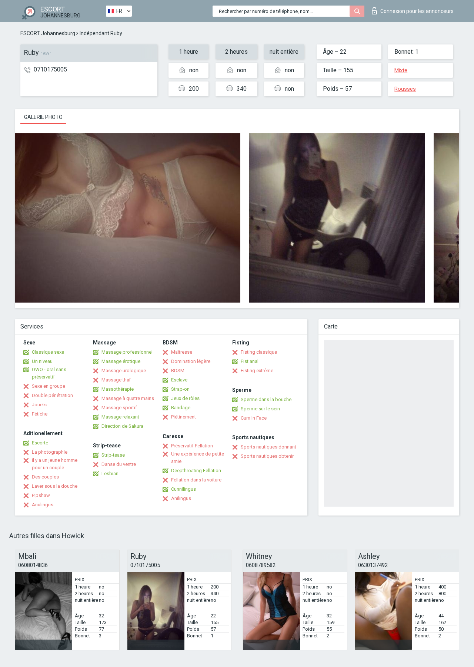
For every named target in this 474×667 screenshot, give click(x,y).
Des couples (45, 477)
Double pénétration (52, 395)
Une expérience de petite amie (197, 457)
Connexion (417, 11)
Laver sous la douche (54, 486)
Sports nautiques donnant (268, 447)
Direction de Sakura (122, 426)
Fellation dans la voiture (196, 480)
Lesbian (109, 473)
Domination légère (190, 361)
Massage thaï (115, 380)
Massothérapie (117, 389)
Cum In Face (254, 418)
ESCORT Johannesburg (47, 33)
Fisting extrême (257, 370)
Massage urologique (123, 370)
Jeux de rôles (185, 398)
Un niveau (42, 361)
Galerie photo (43, 117)
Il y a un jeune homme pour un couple (54, 463)
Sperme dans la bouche (266, 399)
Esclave (179, 380)
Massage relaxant (120, 417)
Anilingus (181, 498)
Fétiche (39, 414)
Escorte (40, 443)
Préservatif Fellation (192, 445)
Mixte (400, 70)
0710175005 (50, 69)
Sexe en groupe (48, 386)
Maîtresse (181, 352)
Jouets (39, 404)
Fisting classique (259, 352)
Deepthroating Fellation (196, 470)
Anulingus (42, 504)
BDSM (177, 370)
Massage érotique (120, 361)
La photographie (49, 452)
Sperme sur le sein (260, 408)
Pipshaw (41, 495)
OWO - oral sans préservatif (49, 373)
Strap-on (180, 389)
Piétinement (183, 417)
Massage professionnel (127, 352)
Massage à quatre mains (127, 398)
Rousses (405, 89)
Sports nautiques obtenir (267, 456)
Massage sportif (119, 407)
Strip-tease (113, 455)
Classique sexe (48, 352)
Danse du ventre (118, 464)
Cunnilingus (183, 489)
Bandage (180, 407)
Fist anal (249, 361)
